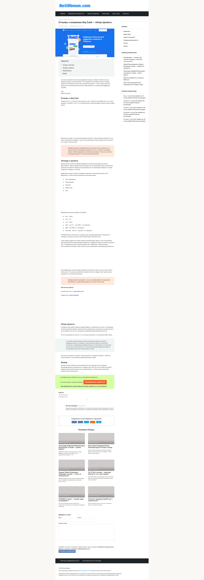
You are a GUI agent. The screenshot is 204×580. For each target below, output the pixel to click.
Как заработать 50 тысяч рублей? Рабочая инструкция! (134, 102)
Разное (126, 43)
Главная (62, 13)
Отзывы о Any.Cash (68, 65)
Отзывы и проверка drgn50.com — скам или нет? (100, 500)
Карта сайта (116, 13)
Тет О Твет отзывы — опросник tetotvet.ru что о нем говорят (99, 473)
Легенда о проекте (68, 68)
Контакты (126, 13)
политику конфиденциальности (80, 549)
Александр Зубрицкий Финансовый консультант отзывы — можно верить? (72, 447)
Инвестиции (105, 13)
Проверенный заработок (131, 40)
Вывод (65, 73)
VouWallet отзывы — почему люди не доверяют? (71, 500)
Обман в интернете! (93, 13)
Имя (60, 517)
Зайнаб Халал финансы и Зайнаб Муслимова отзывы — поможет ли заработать (134, 66)
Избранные (127, 31)
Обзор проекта (67, 70)
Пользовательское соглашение (91, 561)
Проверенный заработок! (95, 382)
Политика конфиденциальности (69, 561)
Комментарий (63, 523)
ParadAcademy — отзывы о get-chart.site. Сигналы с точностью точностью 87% (133, 59)
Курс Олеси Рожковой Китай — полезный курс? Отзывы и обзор (100, 446)
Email (80, 517)
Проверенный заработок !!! (76, 13)
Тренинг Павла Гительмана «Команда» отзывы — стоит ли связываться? (70, 474)
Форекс (126, 46)
